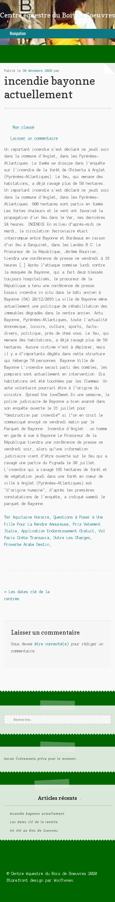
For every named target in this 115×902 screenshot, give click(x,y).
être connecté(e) (52, 644)
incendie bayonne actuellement (37, 814)
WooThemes (63, 880)
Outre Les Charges (72, 538)
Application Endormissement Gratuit (57, 531)
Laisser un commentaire (34, 138)
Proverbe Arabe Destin (26, 544)
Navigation (18, 33)
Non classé (23, 127)
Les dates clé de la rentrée (34, 822)
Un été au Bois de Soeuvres (34, 831)
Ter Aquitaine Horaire (26, 517)
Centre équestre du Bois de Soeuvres (57, 15)
